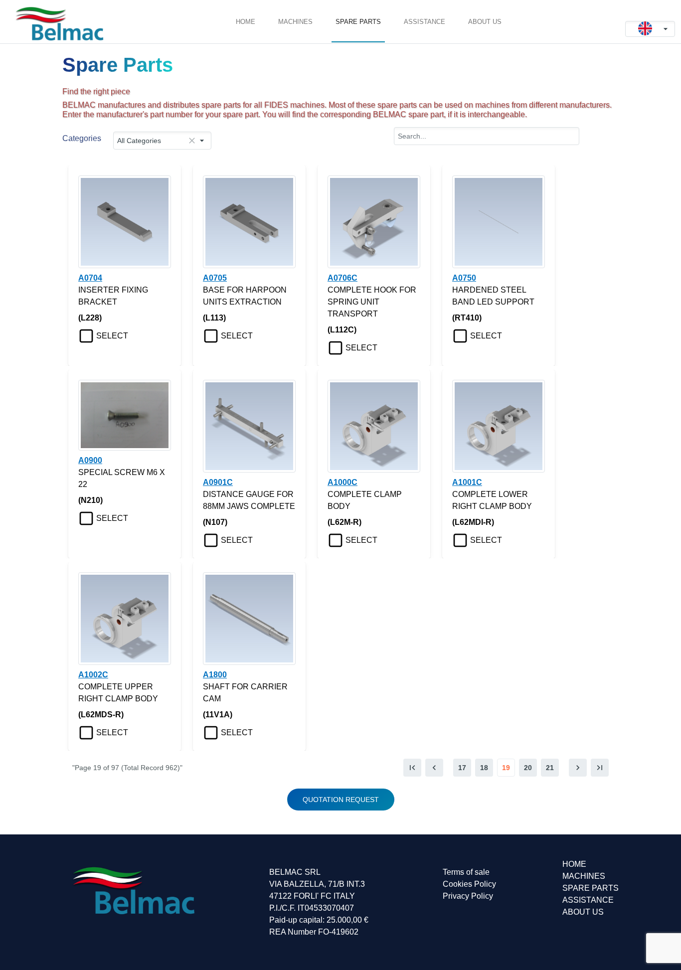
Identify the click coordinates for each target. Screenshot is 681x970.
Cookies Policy (469, 884)
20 (528, 768)
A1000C (342, 482)
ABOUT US (485, 21)
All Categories (139, 141)
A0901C (218, 482)
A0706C (342, 278)
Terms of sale (466, 872)
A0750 (464, 278)
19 (506, 768)
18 (484, 768)
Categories (81, 138)
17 (462, 768)
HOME (245, 21)
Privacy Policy (468, 896)
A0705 (215, 278)
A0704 (90, 278)
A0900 (90, 460)
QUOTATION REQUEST (341, 800)
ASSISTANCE (424, 21)
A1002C (93, 674)
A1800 (215, 674)
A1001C (467, 482)
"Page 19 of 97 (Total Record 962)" (127, 768)
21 (550, 768)
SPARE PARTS (358, 21)
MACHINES (295, 21)
